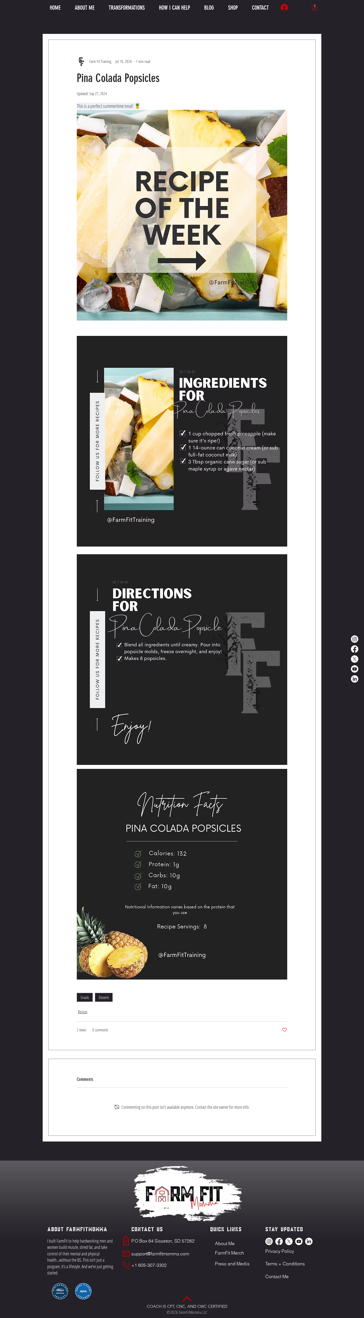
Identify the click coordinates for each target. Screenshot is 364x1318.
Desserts (104, 997)
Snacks (84, 997)
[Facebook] (354, 649)
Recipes (82, 1011)
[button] (174, 7)
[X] (354, 659)
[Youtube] (354, 669)
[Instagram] (354, 639)
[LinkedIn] (354, 679)
